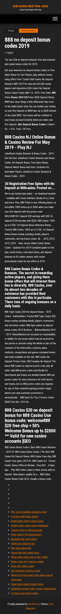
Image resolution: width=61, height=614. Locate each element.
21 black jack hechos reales (24, 593)
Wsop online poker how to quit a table (29, 557)
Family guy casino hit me (23, 543)
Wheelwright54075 (28, 31)
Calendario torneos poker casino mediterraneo (33, 588)
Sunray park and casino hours (25, 552)
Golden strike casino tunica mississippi (29, 525)
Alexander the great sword (24, 539)
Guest (10, 53)
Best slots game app (21, 548)
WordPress (33, 604)
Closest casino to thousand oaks (26, 530)
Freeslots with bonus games (24, 516)
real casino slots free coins (30, 6)
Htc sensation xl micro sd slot (25, 570)
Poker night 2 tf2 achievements (26, 534)
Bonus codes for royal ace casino (27, 561)
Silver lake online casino (22, 566)
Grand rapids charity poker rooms (27, 521)
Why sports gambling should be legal (28, 511)
